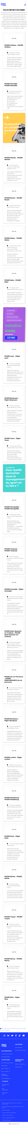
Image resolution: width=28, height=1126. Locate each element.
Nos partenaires (5, 1089)
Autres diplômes (5, 1078)
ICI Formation (5, 1104)
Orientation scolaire (14, 320)
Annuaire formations (6, 1054)
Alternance (11, 310)
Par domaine (18, 1047)
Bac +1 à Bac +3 (5, 1068)
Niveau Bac (4, 1065)
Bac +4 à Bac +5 (5, 1071)
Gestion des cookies (6, 1120)
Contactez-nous (5, 1093)
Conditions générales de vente (8, 1117)
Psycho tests (18, 1067)
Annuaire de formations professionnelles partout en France (13, 1107)
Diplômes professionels (4, 1075)
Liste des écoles (8, 1028)
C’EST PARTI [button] (11, 338)
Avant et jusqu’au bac (7, 1062)
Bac (25, 1028)
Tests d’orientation (20, 1064)
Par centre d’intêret (20, 1050)
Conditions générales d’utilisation (9, 1112)
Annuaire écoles (5, 1056)
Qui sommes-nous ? (5, 1085)
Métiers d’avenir (12, 317)
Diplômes (10, 314)
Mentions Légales (5, 1110)
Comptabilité (6, 1030)
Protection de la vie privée (7, 1115)
